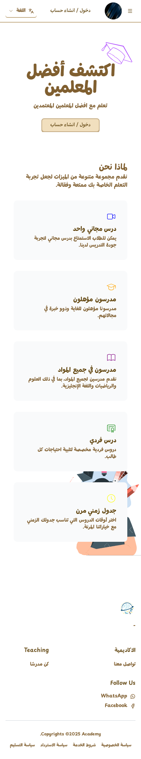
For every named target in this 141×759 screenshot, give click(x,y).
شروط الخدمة (84, 745)
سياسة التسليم (22, 745)
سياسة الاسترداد (53, 745)
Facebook (116, 706)
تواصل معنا (125, 664)
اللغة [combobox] (21, 11)
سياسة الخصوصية (116, 745)
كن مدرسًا (39, 664)
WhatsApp (114, 696)
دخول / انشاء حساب (70, 11)
